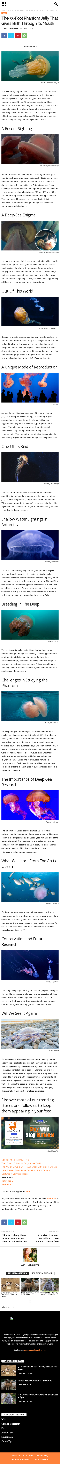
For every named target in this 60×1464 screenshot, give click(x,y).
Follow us (51, 1198)
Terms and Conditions (21, 1459)
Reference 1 (7, 1181)
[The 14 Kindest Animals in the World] (30, 1285)
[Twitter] (11, 35)
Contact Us (28, 1455)
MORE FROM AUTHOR (41, 1273)
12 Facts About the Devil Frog (15, 1160)
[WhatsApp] (24, 35)
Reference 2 (7, 1184)
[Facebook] (4, 35)
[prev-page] (28, 1301)
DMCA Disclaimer (41, 1459)
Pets (3, 1428)
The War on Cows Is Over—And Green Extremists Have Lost (29, 1167)
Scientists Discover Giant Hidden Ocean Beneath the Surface (47, 1238)
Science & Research (10, 1424)
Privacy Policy (42, 1455)
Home (3, 10)
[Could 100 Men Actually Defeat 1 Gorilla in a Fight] (49, 1285)
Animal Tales (7, 1432)
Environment (7, 1437)
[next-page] (31, 1301)
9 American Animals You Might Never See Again (9, 1294)
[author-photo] (30, 1255)
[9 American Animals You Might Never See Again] (10, 1285)
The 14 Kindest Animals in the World (30, 1294)
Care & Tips (7, 1441)
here (27, 1191)
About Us (16, 1455)
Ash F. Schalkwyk (11, 28)
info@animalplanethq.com (35, 1350)
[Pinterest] (18, 35)
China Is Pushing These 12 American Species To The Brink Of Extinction (14, 1238)
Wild (9, 10)
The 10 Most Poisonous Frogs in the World (21, 1163)
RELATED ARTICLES (17, 1273)
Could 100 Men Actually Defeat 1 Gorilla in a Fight (49, 1294)
